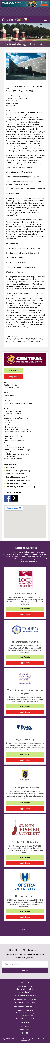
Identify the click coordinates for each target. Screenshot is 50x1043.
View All (25, 930)
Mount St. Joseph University (25, 787)
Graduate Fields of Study (25, 1013)
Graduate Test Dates (24, 1010)
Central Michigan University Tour (17, 477)
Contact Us (25, 1026)
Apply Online (13, 377)
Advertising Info (25, 992)
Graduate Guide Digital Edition (25, 989)
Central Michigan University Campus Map (20, 486)
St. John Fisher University (25, 842)
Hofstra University (25, 896)
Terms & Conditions (25, 1041)
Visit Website (14, 370)
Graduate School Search (25, 1018)
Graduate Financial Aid (25, 1016)
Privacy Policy (42, 1039)
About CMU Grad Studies (15, 474)
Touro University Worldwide (25, 641)
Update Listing (25, 1029)
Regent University (25, 739)
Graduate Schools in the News (25, 1002)
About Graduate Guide (25, 986)
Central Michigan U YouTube (16, 483)
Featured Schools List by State (25, 1000)
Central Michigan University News (18, 480)
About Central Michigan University (18, 471)
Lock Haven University (25, 593)
